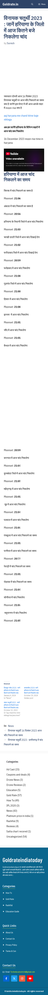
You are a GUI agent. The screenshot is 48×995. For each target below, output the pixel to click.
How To (10, 800)
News (11, 726)
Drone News (12, 779)
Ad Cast (10, 769)
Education (11, 790)
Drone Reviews (14, 785)
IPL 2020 (11, 805)
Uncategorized (14, 836)
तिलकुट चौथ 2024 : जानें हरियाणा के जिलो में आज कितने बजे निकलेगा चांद (12, 690)
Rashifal (10, 821)
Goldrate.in (10, 4)
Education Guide (12, 911)
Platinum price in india (18, 816)
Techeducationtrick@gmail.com (22, 972)
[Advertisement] (24, 72)
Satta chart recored (16, 831)
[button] (32, 4)
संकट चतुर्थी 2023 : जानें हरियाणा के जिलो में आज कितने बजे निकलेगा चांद (12, 705)
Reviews (10, 826)
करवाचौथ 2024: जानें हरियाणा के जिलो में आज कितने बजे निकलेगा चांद (31, 690)
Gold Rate (11, 795)
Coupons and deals (16, 774)
